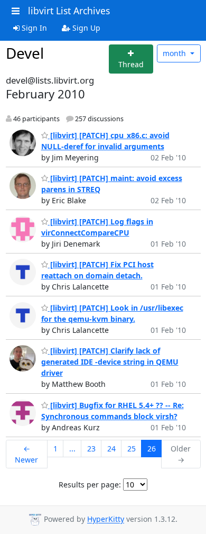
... (72, 449)
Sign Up (85, 28)
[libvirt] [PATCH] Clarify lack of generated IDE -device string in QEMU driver (110, 362)
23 (91, 449)
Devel (25, 53)
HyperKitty (105, 519)
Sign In (33, 28)
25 (131, 449)
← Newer (26, 454)
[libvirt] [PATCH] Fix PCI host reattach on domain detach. (97, 269)
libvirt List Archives (69, 10)
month (175, 53)
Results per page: (90, 484)
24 (111, 449)
